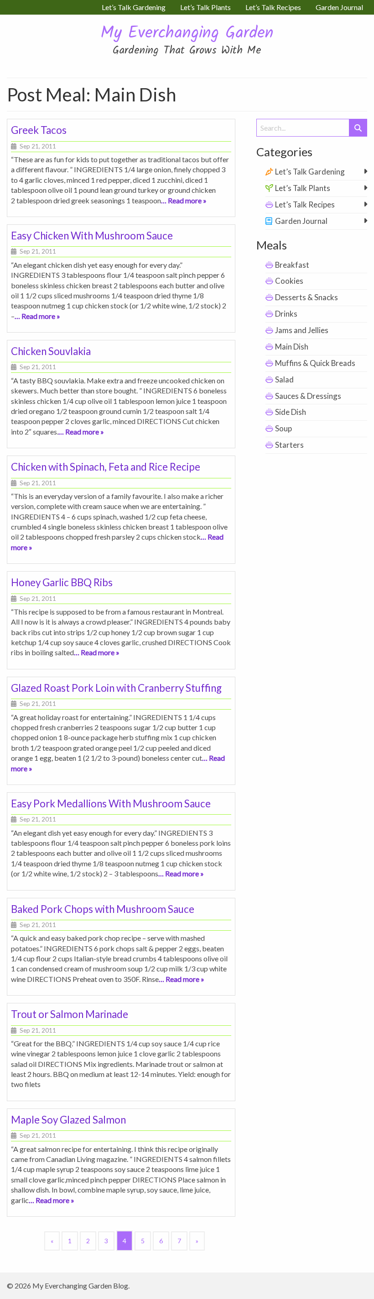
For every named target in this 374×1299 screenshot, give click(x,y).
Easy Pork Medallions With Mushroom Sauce (111, 803)
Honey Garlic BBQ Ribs (62, 582)
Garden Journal (301, 221)
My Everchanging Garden (187, 34)
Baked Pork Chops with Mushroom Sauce (102, 909)
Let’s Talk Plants (302, 188)
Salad (284, 379)
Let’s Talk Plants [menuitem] (205, 7)
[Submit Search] (358, 128)
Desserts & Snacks (306, 297)
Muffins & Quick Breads (315, 363)
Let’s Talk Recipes (305, 204)
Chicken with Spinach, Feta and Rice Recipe (105, 467)
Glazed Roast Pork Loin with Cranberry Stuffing (116, 688)
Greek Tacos (39, 130)
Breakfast (292, 265)
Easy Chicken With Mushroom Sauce (92, 235)
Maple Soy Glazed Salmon (68, 1119)
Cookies (289, 281)
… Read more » (184, 200)
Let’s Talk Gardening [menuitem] (134, 7)
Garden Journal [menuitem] (339, 7)
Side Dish (290, 412)
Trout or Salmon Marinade (69, 1014)
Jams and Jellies (301, 330)
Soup (283, 428)
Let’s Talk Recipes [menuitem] (273, 7)
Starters (289, 445)
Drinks (286, 313)
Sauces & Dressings (308, 396)
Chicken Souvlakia (51, 351)
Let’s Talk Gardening (310, 171)
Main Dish (291, 346)
